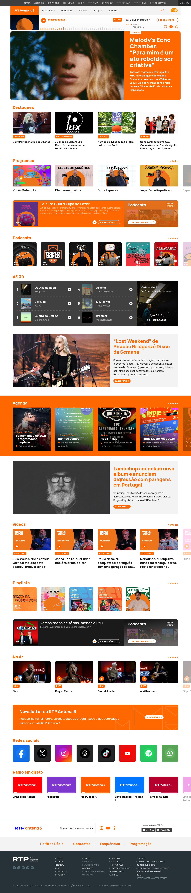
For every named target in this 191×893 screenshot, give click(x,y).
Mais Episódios (108, 222)
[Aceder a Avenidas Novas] (138, 599)
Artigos (97, 10)
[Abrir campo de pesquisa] (163, 10)
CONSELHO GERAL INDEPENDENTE (151, 861)
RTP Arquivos (158, 3)
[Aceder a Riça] (32, 672)
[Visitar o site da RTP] (27, 3)
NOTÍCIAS (59, 858)
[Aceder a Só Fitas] (25, 254)
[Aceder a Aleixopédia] (166, 254)
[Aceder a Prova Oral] (81, 254)
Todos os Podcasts (141, 222)
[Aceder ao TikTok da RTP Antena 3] (106, 753)
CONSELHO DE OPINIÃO (146, 865)
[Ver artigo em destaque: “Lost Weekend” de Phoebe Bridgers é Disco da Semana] (61, 360)
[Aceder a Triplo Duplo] (53, 254)
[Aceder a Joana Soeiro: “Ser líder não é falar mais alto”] (74, 539)
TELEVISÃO (59, 865)
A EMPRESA (141, 858)
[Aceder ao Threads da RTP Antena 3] (85, 753)
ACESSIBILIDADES (116, 871)
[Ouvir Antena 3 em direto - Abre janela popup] (24, 22)
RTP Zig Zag (123, 3)
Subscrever (153, 717)
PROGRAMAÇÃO (166, 20)
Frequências (109, 844)
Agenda (112, 10)
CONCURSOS (87, 868)
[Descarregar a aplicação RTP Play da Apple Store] (148, 829)
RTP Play (93, 3)
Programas (48, 10)
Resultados (159, 320)
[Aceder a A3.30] (53, 599)
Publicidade (83, 885)
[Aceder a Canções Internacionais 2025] (110, 599)
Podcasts (66, 10)
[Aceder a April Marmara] (159, 672)
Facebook (14, 868)
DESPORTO (59, 861)
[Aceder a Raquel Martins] (74, 672)
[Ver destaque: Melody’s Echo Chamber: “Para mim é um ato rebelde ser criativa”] (95, 65)
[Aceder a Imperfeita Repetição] (159, 176)
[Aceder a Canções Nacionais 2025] (81, 599)
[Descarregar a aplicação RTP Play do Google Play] (164, 829)
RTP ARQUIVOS (61, 871)
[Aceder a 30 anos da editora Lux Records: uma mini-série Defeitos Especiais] (74, 122)
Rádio (81, 3)
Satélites (113, 875)
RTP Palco (107, 3)
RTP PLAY (86, 858)
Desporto (53, 3)
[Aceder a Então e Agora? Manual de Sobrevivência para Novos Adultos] (110, 254)
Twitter (18, 868)
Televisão (68, 3)
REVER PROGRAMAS (90, 865)
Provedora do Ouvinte (119, 868)
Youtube (27, 868)
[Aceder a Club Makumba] (117, 672)
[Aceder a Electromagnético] (74, 176)
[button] (174, 10)
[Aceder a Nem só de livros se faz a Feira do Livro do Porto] (117, 122)
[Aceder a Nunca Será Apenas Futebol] (138, 254)
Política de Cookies (45, 885)
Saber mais (121, 381)
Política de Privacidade (23, 885)
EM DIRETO (86, 861)
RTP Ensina (140, 3)
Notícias (39, 3)
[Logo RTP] (25, 859)
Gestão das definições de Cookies (152, 878)
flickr (32, 868)
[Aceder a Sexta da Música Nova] (25, 599)
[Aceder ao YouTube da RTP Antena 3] (171, 26)
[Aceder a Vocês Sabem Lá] (32, 176)
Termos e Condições (66, 885)
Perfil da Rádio (52, 844)
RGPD (139, 875)
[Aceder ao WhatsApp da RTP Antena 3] (176, 26)
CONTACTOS (114, 858)
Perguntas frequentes (93, 871)
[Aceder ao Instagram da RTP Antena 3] (165, 26)
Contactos (81, 844)
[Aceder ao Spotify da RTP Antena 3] (148, 753)
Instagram (23, 868)
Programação (140, 844)
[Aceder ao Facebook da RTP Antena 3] (21, 753)
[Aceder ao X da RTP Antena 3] (42, 753)
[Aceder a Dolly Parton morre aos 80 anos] (32, 122)
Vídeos (83, 10)
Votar (159, 314)
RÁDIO (57, 868)
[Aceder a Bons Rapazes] (117, 176)
